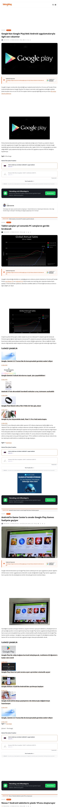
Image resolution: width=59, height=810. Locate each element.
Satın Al (10, 166)
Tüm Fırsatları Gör (29, 181)
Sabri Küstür (6, 40)
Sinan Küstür (6, 232)
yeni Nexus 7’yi (9, 281)
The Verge (9, 724)
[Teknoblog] (7, 4)
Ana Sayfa (3, 30)
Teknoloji (9, 30)
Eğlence (8, 513)
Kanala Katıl (50, 193)
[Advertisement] (29, 769)
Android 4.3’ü (19, 281)
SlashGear (9, 443)
